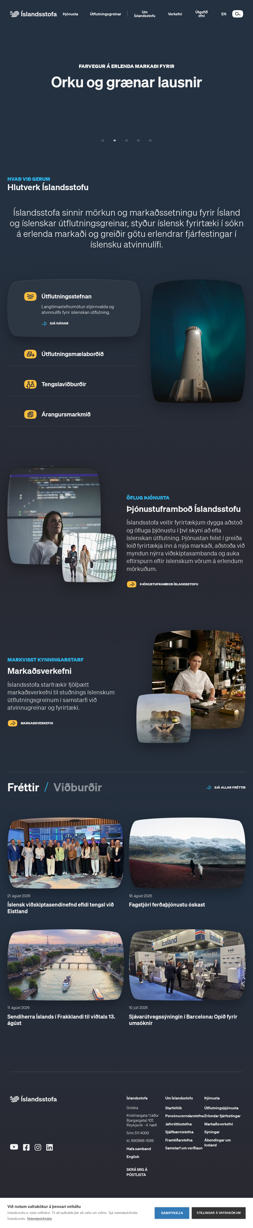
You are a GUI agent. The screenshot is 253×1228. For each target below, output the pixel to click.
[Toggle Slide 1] (103, 140)
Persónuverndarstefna (184, 1115)
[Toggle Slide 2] (115, 140)
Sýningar (212, 1131)
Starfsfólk (173, 1107)
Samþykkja (172, 1213)
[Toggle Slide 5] (150, 140)
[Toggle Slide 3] (126, 140)
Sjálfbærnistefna (179, 1131)
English (132, 1156)
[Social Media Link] (14, 1156)
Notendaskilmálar (39, 1219)
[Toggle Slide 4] (138, 140)
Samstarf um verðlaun (184, 1147)
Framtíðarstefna (178, 1139)
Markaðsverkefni (218, 1123)
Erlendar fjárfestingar (222, 1115)
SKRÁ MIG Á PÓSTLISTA (137, 1172)
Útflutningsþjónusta (221, 1107)
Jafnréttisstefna (178, 1123)
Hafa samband (138, 1148)
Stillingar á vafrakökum (219, 1213)
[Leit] (237, 14)
